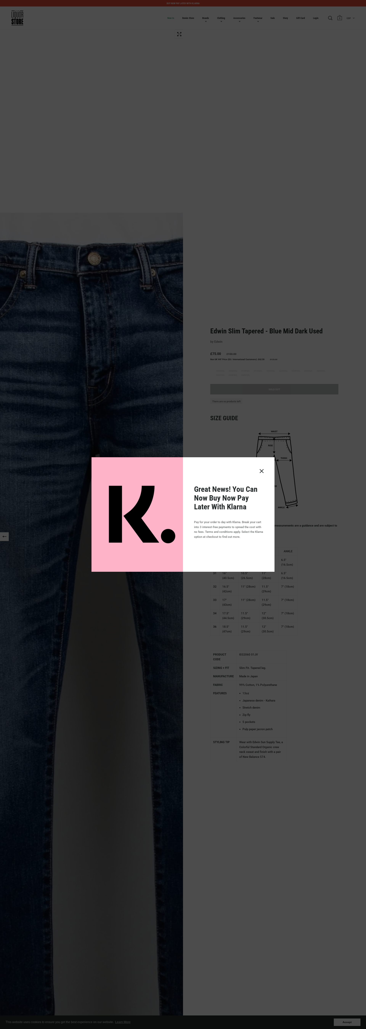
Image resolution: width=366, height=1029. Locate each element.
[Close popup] (261, 471)
